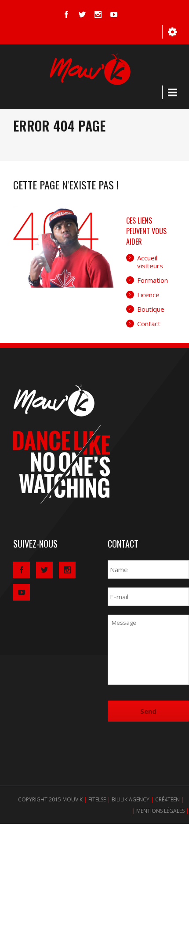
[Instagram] (98, 14)
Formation (152, 280)
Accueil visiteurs (150, 261)
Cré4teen (167, 799)
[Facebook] (66, 14)
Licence (148, 294)
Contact (148, 323)
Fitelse (97, 799)
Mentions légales (160, 811)
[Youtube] (113, 14)
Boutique (150, 309)
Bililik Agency (130, 799)
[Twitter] (82, 14)
